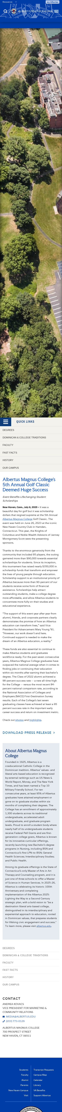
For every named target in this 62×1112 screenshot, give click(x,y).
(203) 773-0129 (15, 1021)
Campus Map (40, 1075)
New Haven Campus (18, 1090)
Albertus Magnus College (17, 519)
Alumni (25, 1080)
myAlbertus (52, 1)
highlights (35, 720)
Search (5, 9)
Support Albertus (42, 1095)
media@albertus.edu (21, 1016)
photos (19, 720)
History (8, 460)
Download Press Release (27, 733)
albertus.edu (44, 926)
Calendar (38, 1080)
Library (37, 1085)
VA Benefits (39, 1090)
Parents (24, 1085)
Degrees (8, 430)
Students (23, 1069)
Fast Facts (10, 452)
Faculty (8, 445)
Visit (26, 1095)
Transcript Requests (44, 1069)
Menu (56, 9)
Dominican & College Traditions (24, 437)
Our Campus (11, 467)
